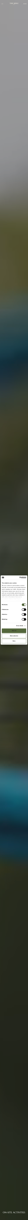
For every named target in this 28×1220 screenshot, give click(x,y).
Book (25, 3)
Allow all (14, 630)
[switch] (24, 609)
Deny (14, 641)
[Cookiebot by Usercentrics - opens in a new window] (19, 578)
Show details (19, 625)
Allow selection (14, 635)
